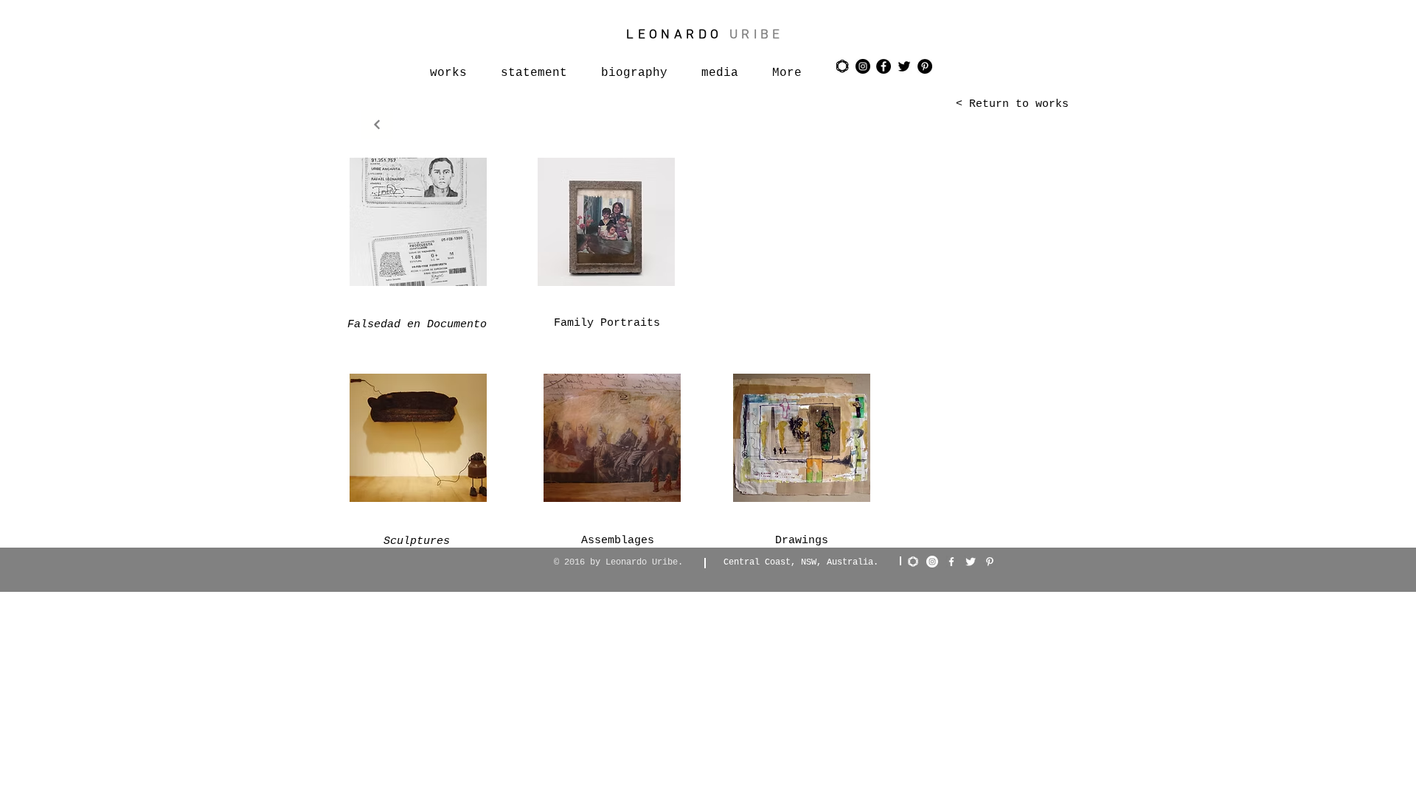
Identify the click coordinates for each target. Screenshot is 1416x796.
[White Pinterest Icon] (990, 562)
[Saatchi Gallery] (842, 66)
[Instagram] (932, 562)
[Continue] (377, 124)
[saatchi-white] (913, 562)
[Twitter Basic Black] (904, 66)
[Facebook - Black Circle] (883, 66)
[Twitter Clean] (970, 562)
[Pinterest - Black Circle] (924, 66)
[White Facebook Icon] (951, 562)
